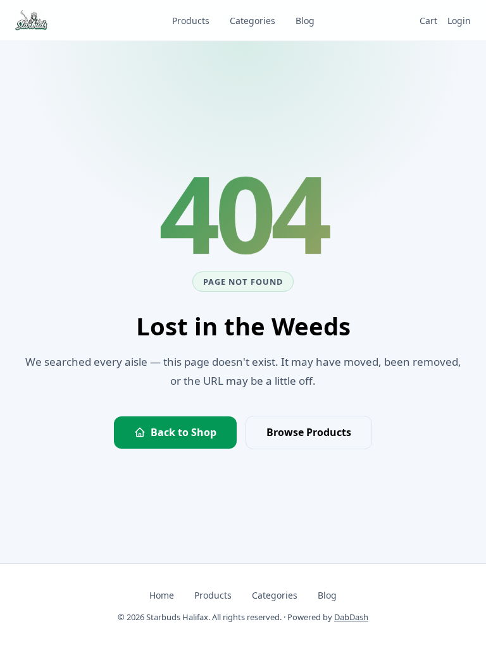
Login (459, 21)
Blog (327, 595)
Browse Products (308, 432)
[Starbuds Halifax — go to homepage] (31, 20)
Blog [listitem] (305, 21)
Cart (428, 21)
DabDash (351, 617)
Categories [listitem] (252, 21)
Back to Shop (183, 432)
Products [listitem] (190, 21)
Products (213, 595)
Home (161, 595)
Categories (274, 595)
